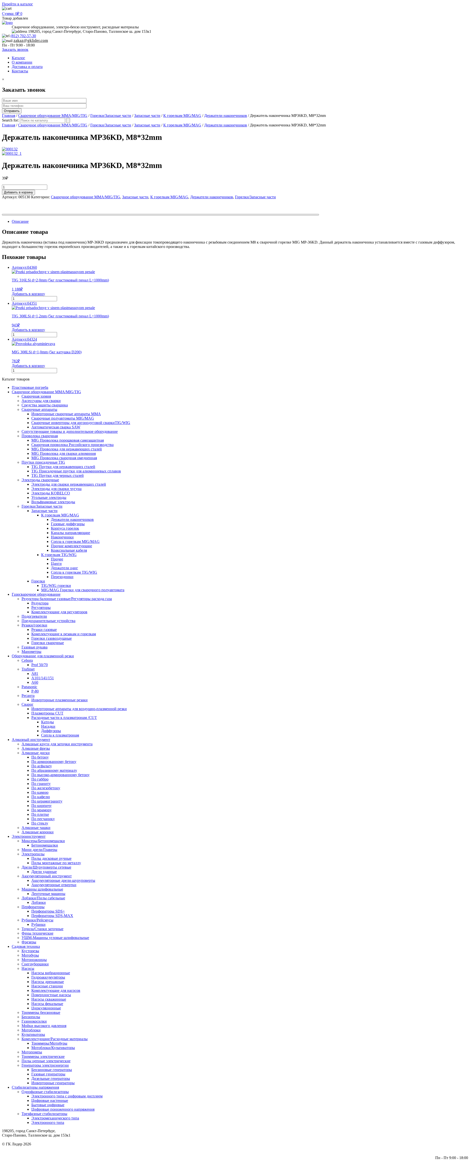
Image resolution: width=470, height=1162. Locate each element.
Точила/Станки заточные (42, 929)
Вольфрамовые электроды (53, 502)
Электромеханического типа (55, 1118)
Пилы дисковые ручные (51, 858)
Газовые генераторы (48, 1074)
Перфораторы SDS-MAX (52, 916)
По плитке (40, 814)
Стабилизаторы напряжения (35, 1087)
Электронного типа (47, 1122)
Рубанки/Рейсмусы (37, 920)
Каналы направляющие (70, 533)
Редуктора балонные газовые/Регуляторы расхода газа (67, 599)
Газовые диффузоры (68, 524)
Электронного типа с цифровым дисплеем (67, 1096)
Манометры (31, 651)
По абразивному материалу (54, 770)
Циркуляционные (46, 1008)
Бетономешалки (44, 845)
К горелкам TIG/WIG (59, 555)
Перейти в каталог (17, 4)
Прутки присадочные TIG (43, 462)
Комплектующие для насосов (55, 990)
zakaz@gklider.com (30, 40)
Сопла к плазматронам (60, 735)
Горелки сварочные (47, 643)
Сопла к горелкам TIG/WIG (74, 572)
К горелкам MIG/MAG (182, 115)
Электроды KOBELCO (50, 493)
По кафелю (40, 797)
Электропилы (33, 854)
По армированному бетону (53, 762)
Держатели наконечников (225, 115)
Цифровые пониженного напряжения (62, 1109)
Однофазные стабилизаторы (45, 1092)
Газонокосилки (34, 1021)
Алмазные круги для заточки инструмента (57, 744)
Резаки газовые (44, 629)
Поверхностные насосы (51, 995)
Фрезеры (29, 942)
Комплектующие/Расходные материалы (55, 1039)
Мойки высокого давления (44, 1026)
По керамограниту (46, 801)
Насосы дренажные (47, 982)
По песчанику (43, 819)
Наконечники (62, 537)
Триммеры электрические (43, 1056)
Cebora (27, 660)
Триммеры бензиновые (41, 1012)
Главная (8, 115)
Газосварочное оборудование (36, 594)
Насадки (48, 726)
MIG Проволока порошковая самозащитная (67, 440)
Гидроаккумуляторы (48, 977)
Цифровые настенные (49, 1100)
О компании (22, 62)
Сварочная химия (36, 396)
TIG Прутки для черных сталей (57, 475)
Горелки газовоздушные (51, 638)
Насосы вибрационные (50, 973)
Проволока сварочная (40, 436)
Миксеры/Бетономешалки (43, 841)
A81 (34, 673)
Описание (20, 221)
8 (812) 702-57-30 (454, 1148)
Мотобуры (30, 955)
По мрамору (41, 810)
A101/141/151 (42, 678)
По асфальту (41, 766)
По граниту (41, 784)
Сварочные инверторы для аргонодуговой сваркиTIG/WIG (80, 423)
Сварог (28, 704)
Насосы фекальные (47, 1004)
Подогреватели (34, 616)
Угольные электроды (48, 497)
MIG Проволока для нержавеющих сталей (66, 449)
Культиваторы (33, 1034)
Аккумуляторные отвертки (53, 885)
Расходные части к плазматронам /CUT (64, 717)
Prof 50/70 (39, 665)
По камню (39, 792)
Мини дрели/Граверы (39, 850)
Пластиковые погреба (30, 387)
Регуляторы (41, 607)
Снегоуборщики (35, 964)
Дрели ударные (44, 872)
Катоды (47, 722)
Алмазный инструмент (31, 739)
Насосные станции (47, 986)
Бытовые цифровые (47, 1105)
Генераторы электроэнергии (45, 1065)
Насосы (28, 968)
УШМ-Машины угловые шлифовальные (55, 938)
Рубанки (38, 924)
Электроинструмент (29, 836)
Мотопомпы (32, 1052)
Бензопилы (31, 1017)
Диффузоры (51, 731)
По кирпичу (41, 806)
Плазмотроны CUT (47, 713)
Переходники (62, 577)
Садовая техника (26, 946)
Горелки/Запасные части (110, 115)
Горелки (38, 581)
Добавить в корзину (18, 192)
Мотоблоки (31, 1030)
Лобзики (38, 902)
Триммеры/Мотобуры (49, 1043)
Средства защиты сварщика (45, 405)
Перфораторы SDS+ (48, 911)
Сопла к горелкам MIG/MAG (75, 541)
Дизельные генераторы (50, 1078)
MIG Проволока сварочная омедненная (64, 458)
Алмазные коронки (38, 832)
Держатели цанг (64, 568)
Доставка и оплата (27, 67)
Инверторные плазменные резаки (59, 700)
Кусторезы (30, 951)
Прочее (57, 559)
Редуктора (39, 603)
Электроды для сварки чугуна (56, 489)
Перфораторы (33, 907)
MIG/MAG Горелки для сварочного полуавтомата (82, 590)
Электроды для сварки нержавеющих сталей (68, 484)
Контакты (20, 71)
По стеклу (39, 823)
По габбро (39, 779)
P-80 (35, 691)
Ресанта (28, 695)
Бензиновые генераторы (51, 1070)
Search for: (10, 120)
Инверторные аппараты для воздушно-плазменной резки (79, 709)
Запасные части (147, 115)
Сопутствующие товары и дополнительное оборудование (70, 431)
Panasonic (29, 687)
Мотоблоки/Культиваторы (53, 1048)
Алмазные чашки (36, 828)
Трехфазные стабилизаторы (44, 1114)
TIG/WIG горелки (56, 585)
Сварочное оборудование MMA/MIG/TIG (52, 115)
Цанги (56, 563)
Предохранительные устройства (48, 621)
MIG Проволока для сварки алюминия (63, 453)
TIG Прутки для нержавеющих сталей (63, 467)
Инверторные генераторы (53, 1083)
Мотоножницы (34, 960)
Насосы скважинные (48, 999)
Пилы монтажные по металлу (56, 863)
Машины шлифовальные (42, 889)
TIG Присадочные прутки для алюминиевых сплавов (76, 471)
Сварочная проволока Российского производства (72, 445)
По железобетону (45, 788)
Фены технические (37, 933)
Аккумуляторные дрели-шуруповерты (63, 880)
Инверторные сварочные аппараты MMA (66, 414)
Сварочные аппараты (39, 409)
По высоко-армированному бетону (60, 775)
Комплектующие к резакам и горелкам (63, 634)
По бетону (40, 757)
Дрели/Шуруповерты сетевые (46, 867)
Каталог (18, 58)
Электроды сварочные (40, 480)
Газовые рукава (34, 647)
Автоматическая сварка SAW (55, 427)
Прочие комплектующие (71, 546)
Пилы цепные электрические (46, 1061)
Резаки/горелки (34, 625)
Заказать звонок (15, 49)
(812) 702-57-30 (23, 36)
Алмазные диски (36, 753)
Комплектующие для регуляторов (59, 612)
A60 (34, 682)
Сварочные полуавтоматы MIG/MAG (62, 418)
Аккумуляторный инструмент (47, 876)
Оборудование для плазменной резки (43, 656)
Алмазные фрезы (36, 748)
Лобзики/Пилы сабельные (43, 898)
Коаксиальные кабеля (69, 550)
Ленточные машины (48, 894)
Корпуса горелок (65, 528)
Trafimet (28, 669)
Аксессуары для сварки (41, 401)
